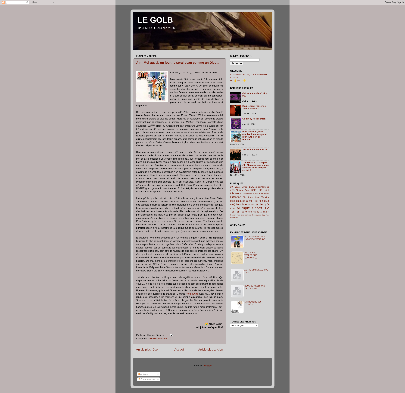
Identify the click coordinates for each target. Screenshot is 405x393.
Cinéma (239, 190)
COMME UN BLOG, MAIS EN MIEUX (248, 74)
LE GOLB (155, 20)
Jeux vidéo (263, 193)
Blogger (208, 365)
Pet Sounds (192, 294)
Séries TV (260, 208)
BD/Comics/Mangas (259, 187)
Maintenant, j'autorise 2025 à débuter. (254, 107)
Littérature (238, 197)
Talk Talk (234, 212)
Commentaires (147, 379)
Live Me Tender (258, 197)
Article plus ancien (210, 349)
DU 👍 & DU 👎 (238, 80)
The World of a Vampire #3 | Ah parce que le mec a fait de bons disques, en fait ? (255, 166)
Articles (144, 374)
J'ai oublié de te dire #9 (254, 149)
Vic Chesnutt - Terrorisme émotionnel (252, 255)
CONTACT (235, 77)
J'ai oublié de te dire (250, 194)
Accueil (179, 349)
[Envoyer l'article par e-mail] (171, 335)
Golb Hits (152, 338)
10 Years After (238, 187)
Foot (247, 190)
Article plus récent (148, 349)
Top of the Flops (249, 211)
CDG (232, 190)
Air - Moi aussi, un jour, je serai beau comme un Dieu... (177, 62)
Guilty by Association (254, 119)
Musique (162, 338)
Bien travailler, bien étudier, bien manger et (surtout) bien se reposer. (254, 135)
